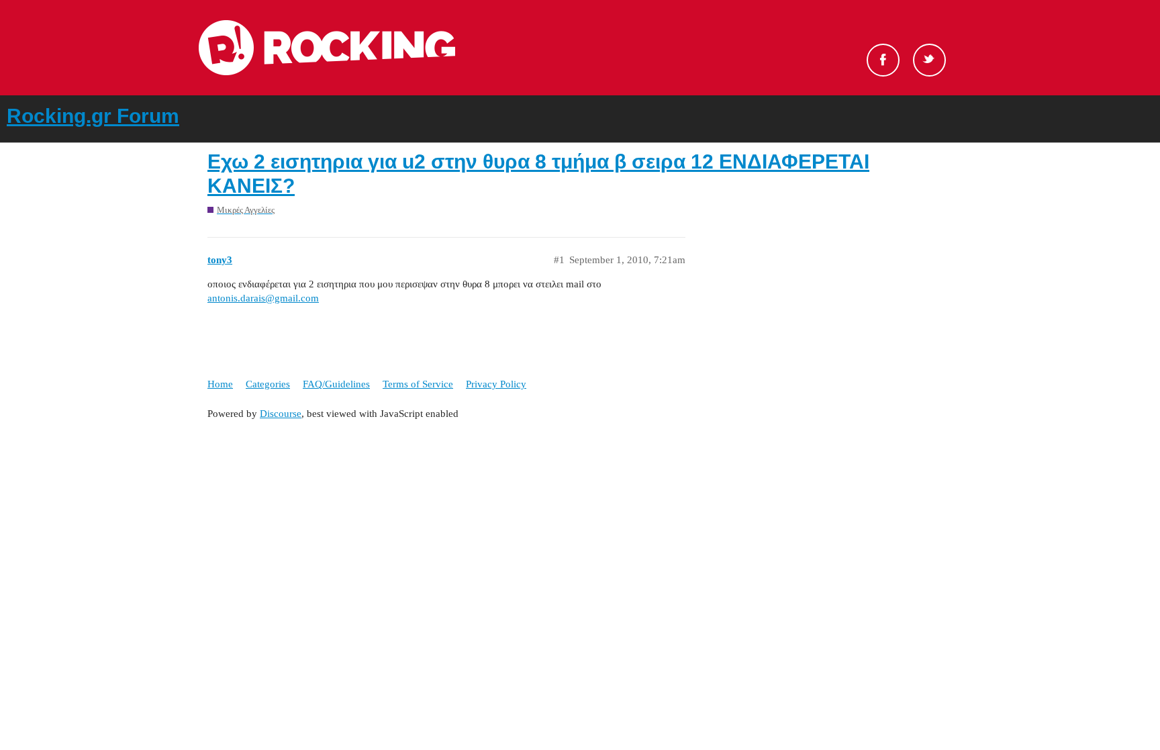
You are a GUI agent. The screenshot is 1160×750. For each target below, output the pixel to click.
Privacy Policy (496, 384)
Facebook (883, 60)
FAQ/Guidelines (336, 384)
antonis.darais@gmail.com (263, 298)
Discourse (280, 413)
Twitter (929, 60)
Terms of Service (418, 384)
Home (220, 384)
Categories (268, 384)
